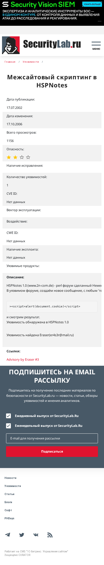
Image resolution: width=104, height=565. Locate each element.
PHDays (9, 518)
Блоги (8, 502)
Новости (10, 478)
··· (99, 21)
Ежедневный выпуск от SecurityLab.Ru (47, 415)
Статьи (9, 494)
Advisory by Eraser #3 (23, 359)
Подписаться (52, 451)
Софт (8, 510)
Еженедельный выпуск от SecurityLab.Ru (48, 425)
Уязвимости (13, 486)
